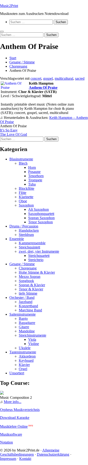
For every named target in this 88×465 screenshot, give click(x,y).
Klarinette (26, 197)
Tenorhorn (36, 176)
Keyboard (26, 360)
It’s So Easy (9, 130)
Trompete (35, 180)
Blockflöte (26, 188)
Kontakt (25, 459)
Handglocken (29, 230)
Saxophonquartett (41, 214)
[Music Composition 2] (2, 393)
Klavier (24, 365)
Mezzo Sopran (29, 277)
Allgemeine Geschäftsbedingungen (29, 452)
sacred (79, 78)
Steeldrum (26, 235)
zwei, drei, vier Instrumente (39, 251)
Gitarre (24, 327)
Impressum (8, 459)
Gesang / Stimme (22, 264)
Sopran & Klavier (32, 285)
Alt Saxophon (38, 209)
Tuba (32, 184)
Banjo (23, 318)
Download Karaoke (14, 418)
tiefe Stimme (28, 293)
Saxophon (26, 205)
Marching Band (30, 310)
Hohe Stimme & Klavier (37, 272)
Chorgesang (28, 268)
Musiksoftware (11, 434)
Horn (32, 167)
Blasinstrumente (21, 159)
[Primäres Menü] (2, 31)
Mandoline (27, 331)
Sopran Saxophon (41, 218)
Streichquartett (39, 256)
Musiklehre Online (14, 426)
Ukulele (25, 348)
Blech (23, 163)
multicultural (64, 78)
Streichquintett (29, 247)
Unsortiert (16, 373)
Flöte (22, 193)
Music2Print (9, 6)
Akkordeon (27, 356)
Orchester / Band (21, 298)
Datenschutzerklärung (53, 454)
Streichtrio (35, 260)
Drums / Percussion (23, 226)
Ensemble (16, 239)
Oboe (23, 201)
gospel (48, 78)
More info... (12, 402)
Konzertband (28, 306)
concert (36, 78)
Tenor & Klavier (31, 289)
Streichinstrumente (32, 335)
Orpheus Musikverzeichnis (20, 410)
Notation (6, 442)
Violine (33, 344)
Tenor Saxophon (40, 222)
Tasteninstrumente (22, 352)
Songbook (26, 281)
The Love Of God (13, 134)
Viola (32, 339)
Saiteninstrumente (22, 314)
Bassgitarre (27, 323)
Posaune (34, 172)
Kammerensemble (32, 243)
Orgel (23, 369)
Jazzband (25, 302)
